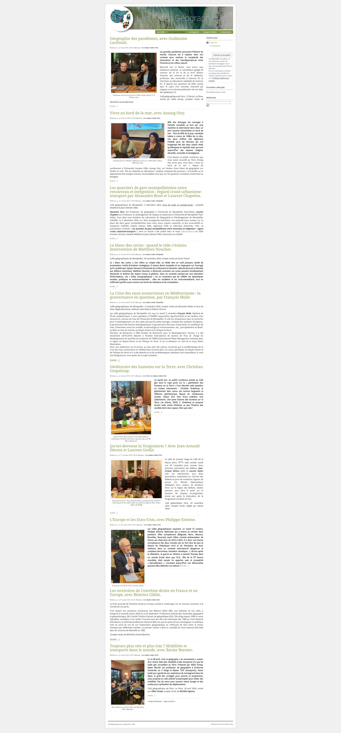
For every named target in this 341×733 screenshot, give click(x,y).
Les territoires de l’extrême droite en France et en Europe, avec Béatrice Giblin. (154, 592)
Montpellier (159, 201)
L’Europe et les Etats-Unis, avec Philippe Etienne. (153, 519)
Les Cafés (161, 32)
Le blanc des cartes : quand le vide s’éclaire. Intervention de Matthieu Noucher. (148, 247)
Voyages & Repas (210, 32)
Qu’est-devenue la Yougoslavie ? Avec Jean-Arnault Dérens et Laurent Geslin (155, 448)
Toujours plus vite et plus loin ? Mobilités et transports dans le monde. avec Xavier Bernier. (151, 648)
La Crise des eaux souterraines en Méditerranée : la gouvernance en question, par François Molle (155, 295)
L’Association (225, 32)
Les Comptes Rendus (176, 32)
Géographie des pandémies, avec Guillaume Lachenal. (148, 40)
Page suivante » (170, 701)
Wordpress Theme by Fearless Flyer (222, 724)
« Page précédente (154, 701)
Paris (156, 48)
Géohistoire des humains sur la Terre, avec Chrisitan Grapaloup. (156, 369)
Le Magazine (194, 32)
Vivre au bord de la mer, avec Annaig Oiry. (147, 113)
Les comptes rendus (148, 48)
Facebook (213, 42)
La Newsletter (215, 46)
